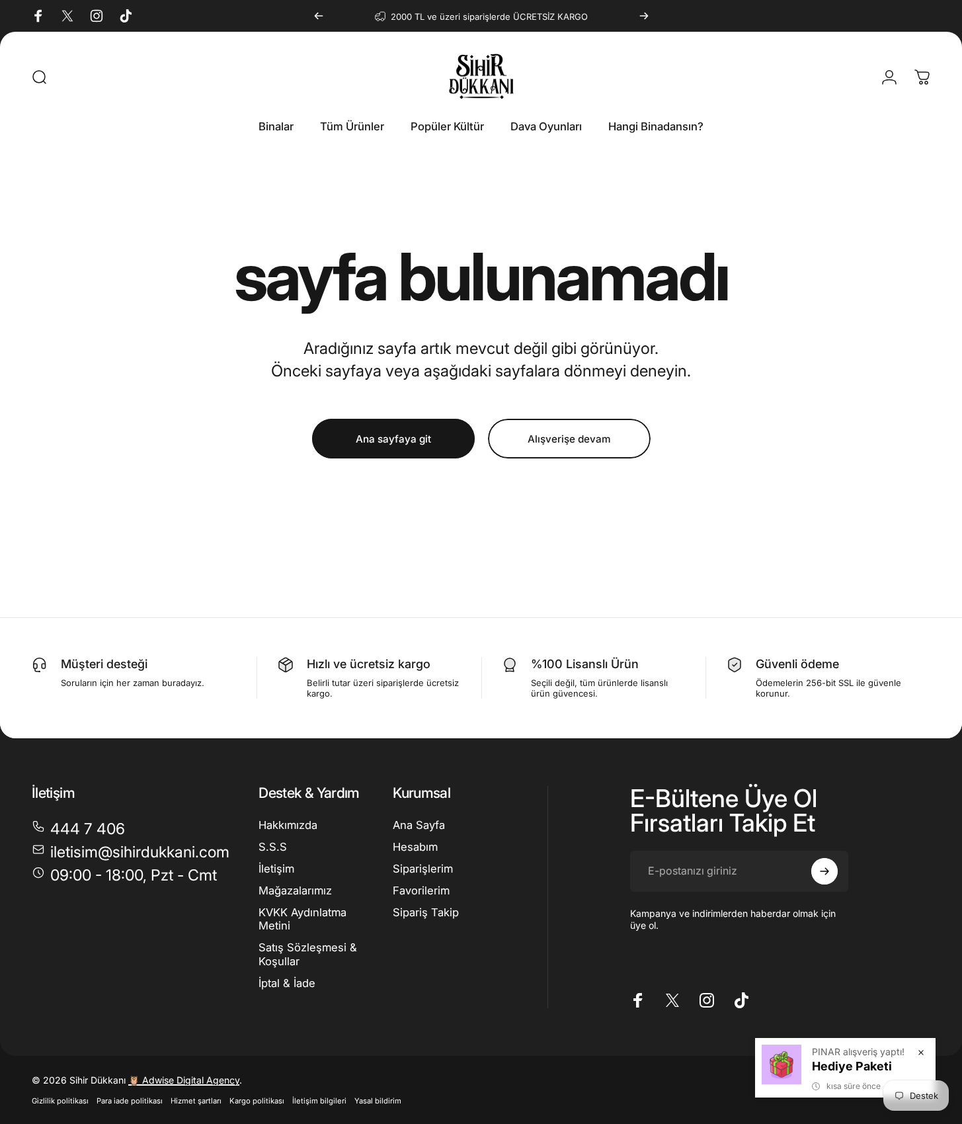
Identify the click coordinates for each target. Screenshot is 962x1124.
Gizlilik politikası (60, 1100)
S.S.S (273, 846)
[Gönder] (824, 871)
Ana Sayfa (419, 825)
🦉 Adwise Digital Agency (183, 1080)
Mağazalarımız (295, 889)
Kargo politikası (256, 1100)
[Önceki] (318, 16)
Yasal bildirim (377, 1100)
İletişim (276, 868)
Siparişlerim (423, 868)
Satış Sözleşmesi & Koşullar (308, 954)
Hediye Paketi (852, 1066)
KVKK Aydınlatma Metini (302, 918)
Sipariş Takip (426, 911)
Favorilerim (421, 889)
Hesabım (415, 846)
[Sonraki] (644, 16)
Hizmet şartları (196, 1100)
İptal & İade (287, 982)
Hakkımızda (288, 825)
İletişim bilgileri (319, 1100)
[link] (124, 875)
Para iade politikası (130, 1100)
